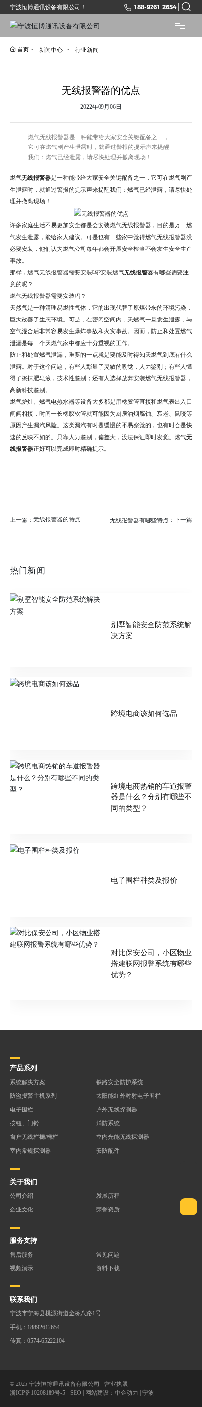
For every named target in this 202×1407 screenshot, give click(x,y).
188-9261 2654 (155, 7)
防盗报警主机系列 (33, 1095)
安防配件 (108, 1150)
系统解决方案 (27, 1082)
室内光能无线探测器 (122, 1137)
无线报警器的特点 (56, 519)
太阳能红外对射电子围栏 (128, 1095)
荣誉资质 (108, 1209)
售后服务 (21, 1254)
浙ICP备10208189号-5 (37, 1392)
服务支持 (23, 1240)
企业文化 (21, 1209)
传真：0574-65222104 (37, 1340)
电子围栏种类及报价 (144, 880)
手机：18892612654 (35, 1327)
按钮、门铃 (24, 1123)
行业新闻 (87, 49)
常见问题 (108, 1254)
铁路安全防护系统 (119, 1082)
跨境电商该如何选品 (144, 713)
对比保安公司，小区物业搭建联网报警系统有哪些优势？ (151, 964)
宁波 (148, 1392)
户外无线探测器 (116, 1109)
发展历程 (108, 1195)
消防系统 (108, 1123)
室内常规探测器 (30, 1150)
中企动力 (126, 1392)
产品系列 (23, 1068)
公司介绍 (21, 1195)
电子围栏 (21, 1109)
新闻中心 (51, 49)
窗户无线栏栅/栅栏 (34, 1137)
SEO (75, 1392)
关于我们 (23, 1181)
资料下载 (108, 1268)
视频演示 (21, 1268)
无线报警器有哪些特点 (139, 520)
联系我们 (23, 1299)
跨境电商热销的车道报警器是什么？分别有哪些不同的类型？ (151, 797)
